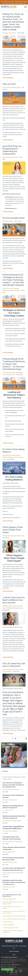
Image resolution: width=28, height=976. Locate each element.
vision (4, 459)
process (4, 886)
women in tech (11, 374)
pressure (15, 862)
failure (9, 535)
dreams (18, 455)
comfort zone (6, 288)
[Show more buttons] (24, 47)
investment (16, 288)
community (6, 221)
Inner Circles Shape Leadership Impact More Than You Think (13, 858)
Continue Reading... (8, 77)
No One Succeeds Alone (13, 218)
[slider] (14, 47)
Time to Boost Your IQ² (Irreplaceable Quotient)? (13, 796)
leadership (16, 789)
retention (8, 886)
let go (15, 606)
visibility (20, 841)
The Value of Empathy (7, 921)
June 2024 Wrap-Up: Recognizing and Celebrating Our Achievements (12, 150)
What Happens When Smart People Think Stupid (13, 530)
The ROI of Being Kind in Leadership (11, 927)
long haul (20, 606)
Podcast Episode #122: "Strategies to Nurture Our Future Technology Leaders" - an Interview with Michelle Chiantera (13, 279)
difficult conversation (7, 872)
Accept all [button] (7, 969)
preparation (14, 831)
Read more (13, 962)
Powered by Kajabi (14, 951)
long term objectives (8, 608)
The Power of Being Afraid (8, 924)
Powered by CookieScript (14, 974)
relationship (19, 372)
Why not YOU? (9, 84)
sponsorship (15, 841)
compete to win (7, 820)
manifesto (5, 457)
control (4, 669)
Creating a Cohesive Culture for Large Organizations (14, 916)
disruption (13, 820)
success (14, 33)
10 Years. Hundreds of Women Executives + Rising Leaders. (14, 848)
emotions (9, 669)
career (4, 789)
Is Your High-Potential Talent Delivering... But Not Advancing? (12, 838)
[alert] (14, 965)
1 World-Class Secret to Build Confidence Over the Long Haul (14, 600)
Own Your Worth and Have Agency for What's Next (14, 919)
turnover (13, 886)
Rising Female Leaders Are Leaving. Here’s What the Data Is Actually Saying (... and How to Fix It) (14, 882)
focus (16, 669)
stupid (18, 535)
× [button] (26, 956)
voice (13, 851)
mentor (13, 372)
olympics (13, 87)
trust (16, 799)
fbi (4, 810)
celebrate (13, 455)
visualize (9, 671)
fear (11, 288)
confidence (5, 606)
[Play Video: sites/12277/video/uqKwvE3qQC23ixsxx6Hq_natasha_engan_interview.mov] (14, 382)
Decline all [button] (20, 969)
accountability (6, 455)
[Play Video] (3, 103)
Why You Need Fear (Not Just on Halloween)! (14, 664)
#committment (7, 87)
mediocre (10, 457)
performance (11, 799)
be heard (5, 851)
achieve (4, 157)
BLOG (14, 954)
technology (17, 290)
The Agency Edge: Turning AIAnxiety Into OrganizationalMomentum (13, 827)
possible (16, 608)
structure (16, 457)
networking (6, 290)
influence (6, 799)
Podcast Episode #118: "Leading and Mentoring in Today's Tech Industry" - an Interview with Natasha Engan (14, 364)
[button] (1, 964)
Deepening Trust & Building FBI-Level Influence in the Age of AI (13, 806)
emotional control (8, 831)
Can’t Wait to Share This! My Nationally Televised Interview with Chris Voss (14, 869)
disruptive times (7, 33)
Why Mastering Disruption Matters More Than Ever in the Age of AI (14, 817)
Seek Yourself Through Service (9, 899)
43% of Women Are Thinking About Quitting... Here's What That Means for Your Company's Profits (13, 785)
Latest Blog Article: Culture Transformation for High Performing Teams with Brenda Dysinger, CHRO (14, 2)
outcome (21, 669)
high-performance (10, 789)
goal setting (10, 157)
